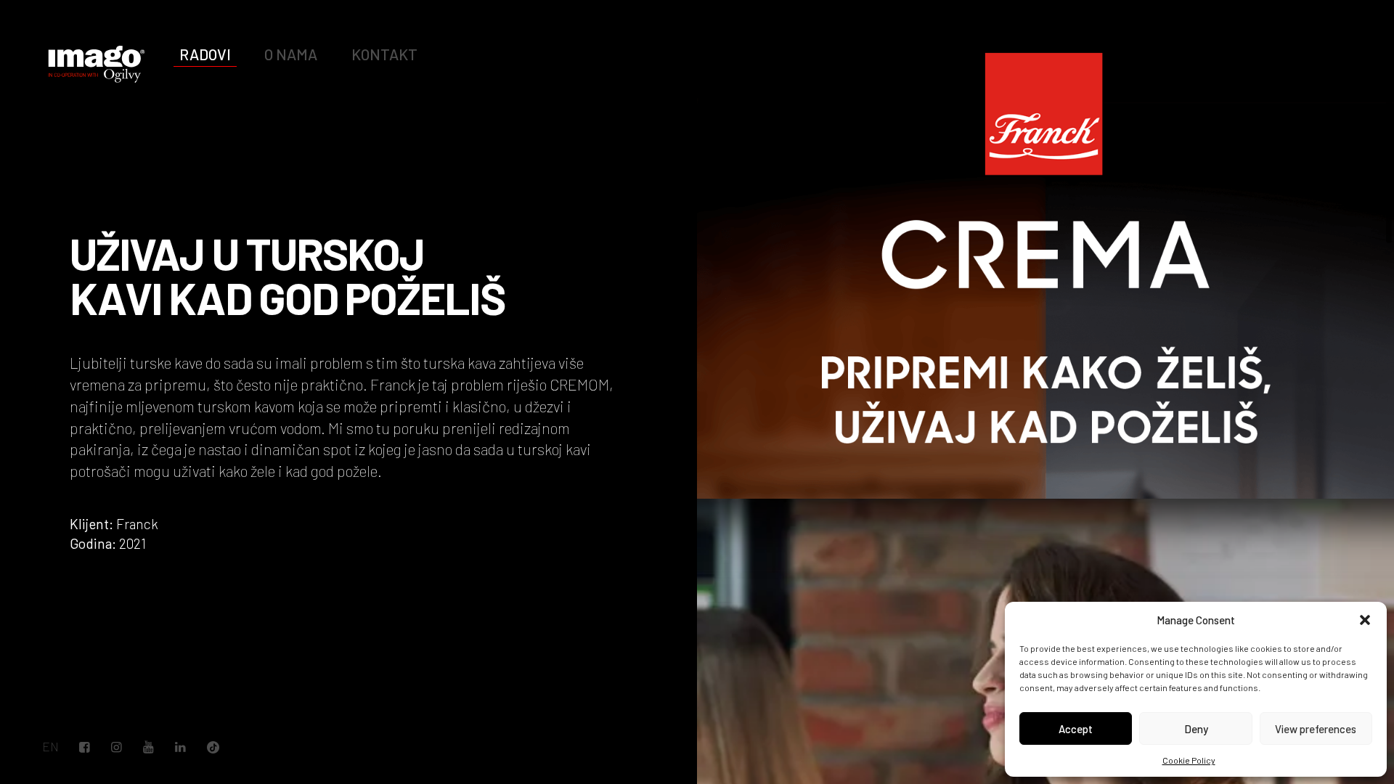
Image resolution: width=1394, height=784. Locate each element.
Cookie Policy (1188, 760)
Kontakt (384, 54)
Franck (137, 523)
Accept (1076, 728)
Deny (1196, 728)
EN (50, 747)
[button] (1365, 620)
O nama (290, 54)
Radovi (205, 54)
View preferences (1315, 728)
